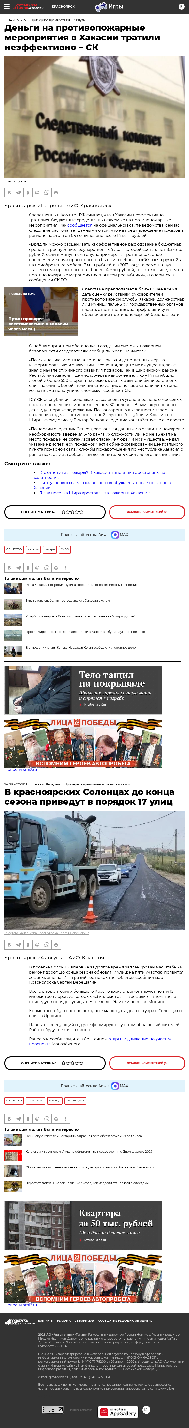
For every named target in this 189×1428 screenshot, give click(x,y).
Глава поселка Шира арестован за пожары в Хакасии (93, 493)
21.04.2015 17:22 (15, 20)
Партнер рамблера (80, 1409)
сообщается (79, 225)
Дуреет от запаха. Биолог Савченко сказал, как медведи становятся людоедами (87, 1183)
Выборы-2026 (84, 1320)
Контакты (45, 1320)
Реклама (64, 1320)
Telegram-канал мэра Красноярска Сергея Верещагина (46, 933)
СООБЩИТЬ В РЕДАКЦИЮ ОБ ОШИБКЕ (125, 1320)
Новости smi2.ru (20, 769)
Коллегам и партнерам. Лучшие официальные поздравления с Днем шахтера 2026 (89, 1151)
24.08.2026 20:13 (16, 784)
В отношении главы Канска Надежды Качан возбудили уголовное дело (81, 647)
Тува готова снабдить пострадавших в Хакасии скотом (68, 600)
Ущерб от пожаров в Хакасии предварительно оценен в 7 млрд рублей (80, 616)
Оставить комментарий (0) (147, 512)
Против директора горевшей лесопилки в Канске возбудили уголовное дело (85, 632)
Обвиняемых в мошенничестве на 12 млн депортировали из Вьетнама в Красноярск (90, 1167)
